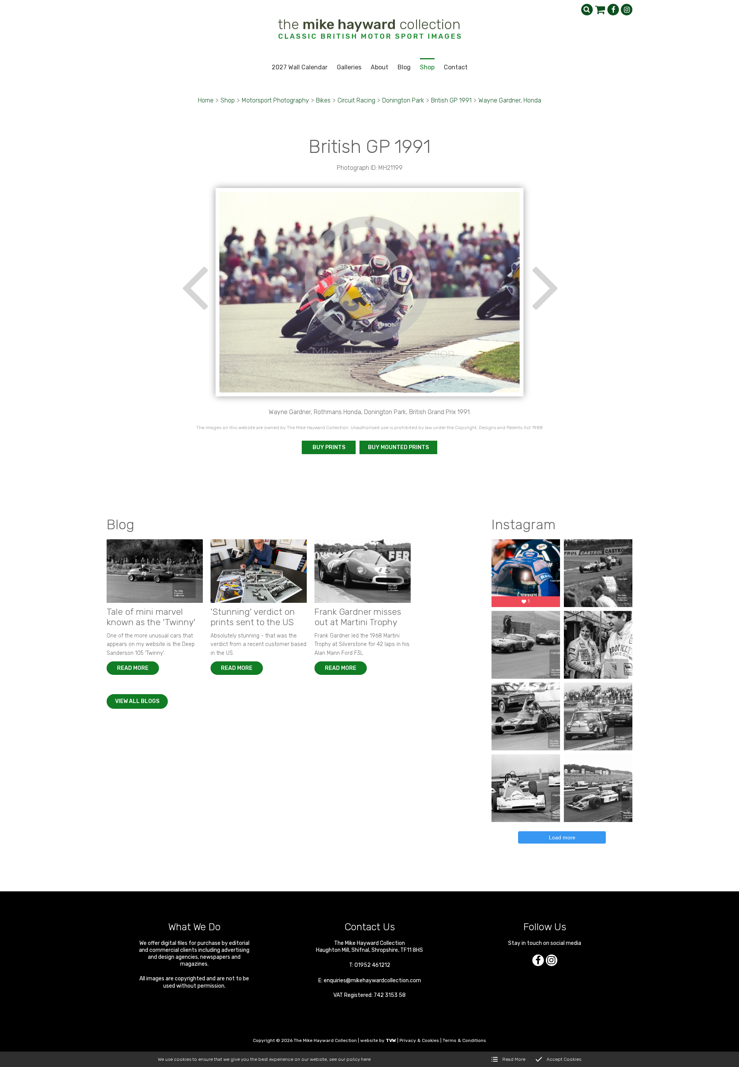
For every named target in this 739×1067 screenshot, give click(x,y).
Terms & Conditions (464, 1040)
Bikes (323, 100)
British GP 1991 (451, 100)
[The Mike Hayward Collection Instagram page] (626, 9)
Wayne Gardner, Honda (509, 100)
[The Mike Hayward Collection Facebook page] (613, 9)
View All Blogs (137, 701)
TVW (391, 1040)
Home (206, 100)
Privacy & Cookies (419, 1040)
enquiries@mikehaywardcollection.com (372, 980)
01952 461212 (372, 965)
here (366, 1059)
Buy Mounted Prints (398, 447)
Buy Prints (329, 447)
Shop (228, 100)
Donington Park (403, 100)
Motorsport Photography (275, 100)
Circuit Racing (356, 100)
